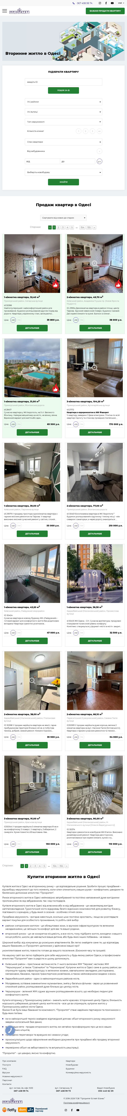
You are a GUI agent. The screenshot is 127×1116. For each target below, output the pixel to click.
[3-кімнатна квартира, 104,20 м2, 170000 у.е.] (95, 368)
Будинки (70, 1069)
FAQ (4, 1069)
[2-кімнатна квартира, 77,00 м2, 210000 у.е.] (95, 472)
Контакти (6, 1084)
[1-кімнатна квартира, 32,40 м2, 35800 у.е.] (32, 263)
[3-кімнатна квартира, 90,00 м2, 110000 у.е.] (95, 785)
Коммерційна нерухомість (78, 1072)
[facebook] (106, 3)
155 (89, 227)
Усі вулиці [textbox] (32, 112)
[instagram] (100, 3)
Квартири (70, 1061)
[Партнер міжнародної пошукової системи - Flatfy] (9, 1109)
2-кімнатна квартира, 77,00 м (85, 505)
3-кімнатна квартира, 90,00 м (85, 818)
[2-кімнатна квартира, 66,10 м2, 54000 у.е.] (95, 680)
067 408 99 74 (84, 3)
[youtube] (112, 3)
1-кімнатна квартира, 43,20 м (22, 607)
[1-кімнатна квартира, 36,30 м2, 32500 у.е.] (95, 573)
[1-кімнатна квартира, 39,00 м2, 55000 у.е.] (32, 472)
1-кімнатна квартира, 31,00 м (21, 401)
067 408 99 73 (63, 1091)
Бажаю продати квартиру (105, 11)
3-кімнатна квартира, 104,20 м (85, 401)
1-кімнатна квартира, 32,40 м (22, 297)
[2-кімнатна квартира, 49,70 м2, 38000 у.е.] (95, 263)
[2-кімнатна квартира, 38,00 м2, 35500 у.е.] (32, 680)
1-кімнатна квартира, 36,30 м (84, 607)
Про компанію (9, 1061)
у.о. (99, 161)
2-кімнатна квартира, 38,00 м (22, 714)
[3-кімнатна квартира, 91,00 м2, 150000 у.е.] (32, 785)
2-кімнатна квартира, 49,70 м (85, 297)
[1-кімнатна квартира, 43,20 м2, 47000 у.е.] (32, 573)
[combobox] (63, 101)
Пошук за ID (63, 90)
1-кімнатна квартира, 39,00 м (22, 505)
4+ (99, 131)
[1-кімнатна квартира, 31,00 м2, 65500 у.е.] (32, 368)
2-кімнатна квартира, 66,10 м (85, 714)
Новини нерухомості (12, 1076)
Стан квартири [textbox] (35, 142)
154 (82, 227)
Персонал (7, 1080)
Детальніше (32, 328)
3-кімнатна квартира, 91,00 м (22, 818)
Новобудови (72, 1065)
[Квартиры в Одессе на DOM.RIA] (33, 1110)
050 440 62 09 (105, 1091)
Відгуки (6, 1072)
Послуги (6, 1065)
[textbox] (63, 172)
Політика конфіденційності (77, 1103)
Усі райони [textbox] (33, 102)
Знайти (64, 182)
